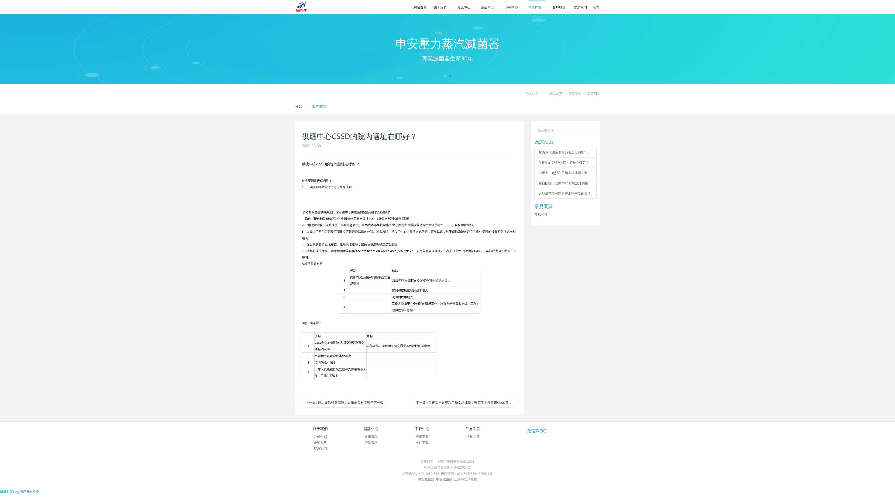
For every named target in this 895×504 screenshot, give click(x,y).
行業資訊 (371, 442)
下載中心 (511, 7)
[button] (67, 49)
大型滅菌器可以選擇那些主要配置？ (565, 193)
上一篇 (344, 402)
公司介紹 (320, 436)
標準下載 (422, 436)
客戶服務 (558, 7)
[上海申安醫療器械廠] (301, 7)
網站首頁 (420, 7)
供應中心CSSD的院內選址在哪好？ (564, 162)
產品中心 (487, 7)
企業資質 (320, 442)
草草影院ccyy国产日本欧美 (19, 491)
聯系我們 (580, 7)
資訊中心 (463, 7)
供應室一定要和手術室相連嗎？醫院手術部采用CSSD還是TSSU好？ (565, 173)
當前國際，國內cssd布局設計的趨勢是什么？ (565, 183)
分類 (298, 106)
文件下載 (422, 442)
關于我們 (440, 7)
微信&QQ (537, 430)
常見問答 (535, 7)
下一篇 (466, 402)
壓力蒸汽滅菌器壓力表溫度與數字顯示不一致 (565, 152)
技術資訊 (371, 436)
